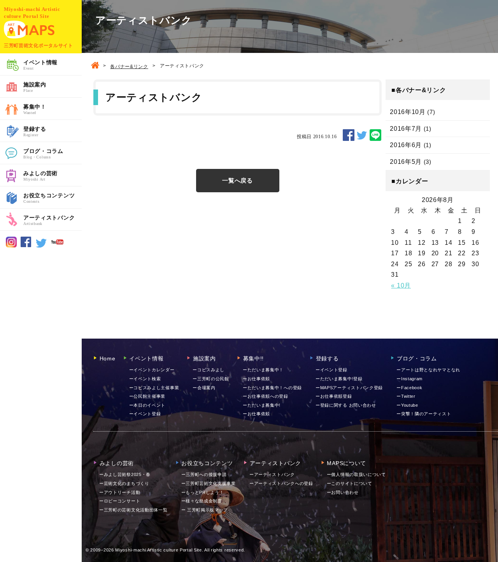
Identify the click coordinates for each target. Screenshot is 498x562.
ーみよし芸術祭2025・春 (125, 474)
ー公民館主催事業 (147, 396)
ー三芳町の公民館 (211, 378)
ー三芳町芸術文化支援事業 (208, 483)
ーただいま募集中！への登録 (272, 387)
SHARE (348, 135)
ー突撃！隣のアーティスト (423, 413)
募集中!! (250, 358)
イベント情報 (40, 64)
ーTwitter (406, 396)
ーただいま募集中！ (263, 369)
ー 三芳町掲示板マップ (204, 510)
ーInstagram (409, 378)
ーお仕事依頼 (256, 378)
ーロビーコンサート (119, 501)
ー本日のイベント (147, 405)
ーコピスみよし (208, 369)
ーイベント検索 (145, 378)
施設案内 (34, 87)
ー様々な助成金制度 (201, 501)
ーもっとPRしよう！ (202, 492)
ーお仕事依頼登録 (334, 396)
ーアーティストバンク (272, 474)
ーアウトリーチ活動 (119, 492)
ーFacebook (409, 387)
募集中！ (34, 109)
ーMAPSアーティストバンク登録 (349, 387)
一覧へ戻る (237, 180)
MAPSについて (343, 463)
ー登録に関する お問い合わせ (346, 405)
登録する (34, 131)
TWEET (362, 135)
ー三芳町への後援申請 (204, 474)
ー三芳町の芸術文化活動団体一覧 (133, 510)
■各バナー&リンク (418, 90)
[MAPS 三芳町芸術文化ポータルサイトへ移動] (95, 66)
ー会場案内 (204, 387)
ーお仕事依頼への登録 (265, 396)
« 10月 (401, 285)
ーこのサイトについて (349, 483)
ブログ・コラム (43, 153)
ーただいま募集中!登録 (339, 378)
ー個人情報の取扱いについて (356, 474)
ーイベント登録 (145, 413)
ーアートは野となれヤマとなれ (428, 369)
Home (104, 358)
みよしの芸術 (40, 175)
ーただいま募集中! (262, 405)
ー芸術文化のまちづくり (124, 483)
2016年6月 (406, 145)
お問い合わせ (343, 492)
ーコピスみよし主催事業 (154, 387)
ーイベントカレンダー (152, 369)
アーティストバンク (49, 220)
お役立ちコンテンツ (49, 198)
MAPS (29, 30)
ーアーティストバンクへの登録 (281, 483)
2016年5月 (406, 161)
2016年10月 (408, 112)
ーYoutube (407, 405)
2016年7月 (406, 128)
